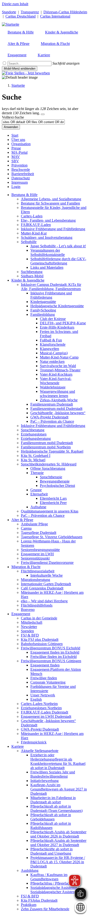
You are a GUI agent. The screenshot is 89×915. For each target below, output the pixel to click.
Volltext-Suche (13, 117)
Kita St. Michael (33, 460)
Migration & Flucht (25, 567)
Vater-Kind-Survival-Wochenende (55, 381)
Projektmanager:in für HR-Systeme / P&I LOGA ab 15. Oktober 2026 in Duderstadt (57, 862)
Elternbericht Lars (53, 498)
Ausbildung (29, 870)
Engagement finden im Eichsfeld (54, 652)
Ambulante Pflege (34, 524)
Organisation (21, 144)
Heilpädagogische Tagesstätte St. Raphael (52, 451)
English (36, 699)
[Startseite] (10, 24)
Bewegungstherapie (55, 481)
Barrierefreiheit (22, 174)
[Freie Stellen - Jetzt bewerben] (26, 73)
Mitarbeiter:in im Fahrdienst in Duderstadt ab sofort (53, 800)
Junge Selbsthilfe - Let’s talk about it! (58, 246)
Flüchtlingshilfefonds (36, 605)
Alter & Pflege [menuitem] (18, 44)
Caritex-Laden (31, 216)
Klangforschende (53, 344)
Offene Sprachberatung (47, 468)
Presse (16, 148)
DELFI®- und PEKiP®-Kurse (63, 323)
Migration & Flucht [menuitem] (55, 44)
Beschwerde (20, 170)
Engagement (20, 614)
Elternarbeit (39, 494)
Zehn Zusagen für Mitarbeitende (45, 909)
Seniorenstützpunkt (35, 558)
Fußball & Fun (51, 340)
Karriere (17, 746)
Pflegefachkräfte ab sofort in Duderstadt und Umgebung (51, 851)
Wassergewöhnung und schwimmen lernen (57, 393)
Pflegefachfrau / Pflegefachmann (54, 883)
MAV (15, 157)
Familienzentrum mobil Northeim (46, 447)
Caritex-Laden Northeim (39, 704)
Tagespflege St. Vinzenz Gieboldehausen (51, 537)
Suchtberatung (31, 272)
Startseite (18, 85)
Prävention (19, 165)
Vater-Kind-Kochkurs (56, 374)
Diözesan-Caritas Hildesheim (65, 12)
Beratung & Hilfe (24, 195)
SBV (15, 161)
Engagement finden (45, 665)
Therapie (37, 473)
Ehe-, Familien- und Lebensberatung (48, 220)
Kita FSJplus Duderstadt (39, 900)
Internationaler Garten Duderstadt (46, 584)
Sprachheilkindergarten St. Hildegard (48, 464)
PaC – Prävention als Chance (52, 421)
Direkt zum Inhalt (15, 4)
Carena (26, 528)
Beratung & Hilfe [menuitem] (21, 32)
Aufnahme (38, 507)
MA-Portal (19, 152)
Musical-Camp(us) (54, 353)
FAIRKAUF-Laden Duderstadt (44, 712)
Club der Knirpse (53, 319)
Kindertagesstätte (43, 302)
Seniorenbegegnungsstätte (40, 550)
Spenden (27, 631)
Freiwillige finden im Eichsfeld (53, 657)
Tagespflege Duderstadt (38, 533)
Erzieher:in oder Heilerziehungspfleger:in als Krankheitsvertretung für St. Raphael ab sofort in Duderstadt (57, 761)
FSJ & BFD (30, 635)
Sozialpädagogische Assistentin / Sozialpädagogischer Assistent (54, 890)
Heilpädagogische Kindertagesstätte (57, 306)
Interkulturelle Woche (46, 575)
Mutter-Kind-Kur (34, 233)
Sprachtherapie (51, 477)
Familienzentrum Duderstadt (51, 404)
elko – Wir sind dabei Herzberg (44, 601)
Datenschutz (20, 178)
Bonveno (28, 610)
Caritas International (55, 16)
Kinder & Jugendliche (27, 280)
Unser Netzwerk (42, 695)
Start (14, 135)
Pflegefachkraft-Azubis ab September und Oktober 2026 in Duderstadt (58, 834)
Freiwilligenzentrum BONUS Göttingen (51, 661)
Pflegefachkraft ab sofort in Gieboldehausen (50, 817)
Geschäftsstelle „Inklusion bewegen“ (57, 413)
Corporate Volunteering (48, 682)
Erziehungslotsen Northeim (41, 708)
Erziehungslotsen (34, 434)
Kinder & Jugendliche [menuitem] (61, 32)
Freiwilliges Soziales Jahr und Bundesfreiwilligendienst (52, 774)
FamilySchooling (43, 310)
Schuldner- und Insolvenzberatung (46, 237)
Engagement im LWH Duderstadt (46, 716)
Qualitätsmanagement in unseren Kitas (49, 511)
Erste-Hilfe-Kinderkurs (57, 327)
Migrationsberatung (35, 580)
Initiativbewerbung (44, 781)
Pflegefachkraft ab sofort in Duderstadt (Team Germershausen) (56, 808)
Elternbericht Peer (53, 503)
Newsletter (29, 627)
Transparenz (30, 12)
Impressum (19, 182)
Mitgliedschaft (31, 622)
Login (15, 187)
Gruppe (36, 490)
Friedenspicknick (34, 742)
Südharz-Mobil (32, 276)
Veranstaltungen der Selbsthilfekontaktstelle (47, 252)
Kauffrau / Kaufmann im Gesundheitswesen (48, 877)
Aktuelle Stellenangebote (39, 751)
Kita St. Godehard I (35, 456)
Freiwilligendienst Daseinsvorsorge (47, 562)
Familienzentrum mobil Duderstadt (56, 409)
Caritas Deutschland (20, 16)
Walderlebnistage (53, 387)
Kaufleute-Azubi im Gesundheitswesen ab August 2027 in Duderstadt (58, 789)
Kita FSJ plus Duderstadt (39, 639)
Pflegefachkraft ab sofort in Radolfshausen (50, 825)
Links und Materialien (46, 267)
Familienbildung (42, 314)
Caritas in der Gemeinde (39, 618)
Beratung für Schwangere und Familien (50, 203)
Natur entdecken (52, 361)
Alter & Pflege (22, 520)
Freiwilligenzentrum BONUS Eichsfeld (50, 648)
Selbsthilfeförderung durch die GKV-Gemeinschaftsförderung (58, 261)
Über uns (18, 140)
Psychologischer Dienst (57, 486)
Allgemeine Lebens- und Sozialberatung (51, 199)
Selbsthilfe (29, 242)
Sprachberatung (32, 430)
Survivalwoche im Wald (58, 366)
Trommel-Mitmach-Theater (60, 370)
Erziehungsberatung (36, 438)
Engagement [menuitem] (17, 55)
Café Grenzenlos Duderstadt (42, 588)
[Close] (43, 114)
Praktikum (28, 905)
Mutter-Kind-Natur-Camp (59, 357)
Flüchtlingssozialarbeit (37, 571)
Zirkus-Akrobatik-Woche (59, 400)
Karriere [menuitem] (44, 55)
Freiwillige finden (43, 678)
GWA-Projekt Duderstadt (49, 417)
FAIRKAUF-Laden (36, 225)
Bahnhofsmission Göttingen (42, 644)
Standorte (9, 12)
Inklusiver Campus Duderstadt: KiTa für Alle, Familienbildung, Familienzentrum (51, 287)
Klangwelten (49, 349)
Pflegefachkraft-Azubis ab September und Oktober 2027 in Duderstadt (58, 842)
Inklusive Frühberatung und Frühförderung (53, 229)
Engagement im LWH (37, 554)
